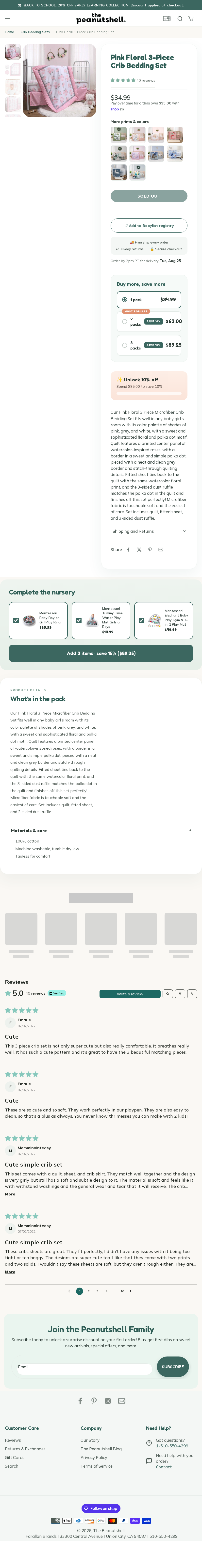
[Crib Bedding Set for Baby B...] (175, 153)
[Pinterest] (94, 1401)
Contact (164, 1466)
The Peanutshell (108, 1530)
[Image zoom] (59, 80)
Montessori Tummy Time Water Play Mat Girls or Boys (112, 617)
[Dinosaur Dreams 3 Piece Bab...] (119, 135)
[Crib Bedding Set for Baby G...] (175, 135)
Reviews (13, 1440)
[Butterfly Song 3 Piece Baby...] (137, 153)
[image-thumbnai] (13, 52)
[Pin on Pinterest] (150, 549)
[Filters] (180, 993)
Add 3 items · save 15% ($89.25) (101, 653)
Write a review (130, 993)
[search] (179, 18)
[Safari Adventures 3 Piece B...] (137, 172)
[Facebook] (80, 1401)
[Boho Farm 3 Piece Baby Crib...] (119, 153)
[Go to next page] (132, 1291)
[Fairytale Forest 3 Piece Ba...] (156, 135)
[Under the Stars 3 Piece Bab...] (156, 153)
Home (9, 32)
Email (23, 1366)
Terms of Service (97, 1466)
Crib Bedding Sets (35, 32)
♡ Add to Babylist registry (149, 225)
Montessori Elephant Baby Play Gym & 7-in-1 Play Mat (176, 618)
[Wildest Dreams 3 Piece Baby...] (137, 135)
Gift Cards (14, 1457)
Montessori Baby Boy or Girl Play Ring (50, 617)
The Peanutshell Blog (101, 1448)
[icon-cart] (190, 18)
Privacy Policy (94, 1457)
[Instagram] (108, 1401)
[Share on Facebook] (128, 549)
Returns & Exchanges (25, 1448)
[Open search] (168, 993)
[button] (123, 80)
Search (11, 1466)
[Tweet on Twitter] (139, 549)
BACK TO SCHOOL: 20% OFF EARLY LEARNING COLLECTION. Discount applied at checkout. (104, 5)
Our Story (90, 1440)
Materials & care (29, 830)
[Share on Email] (160, 549)
